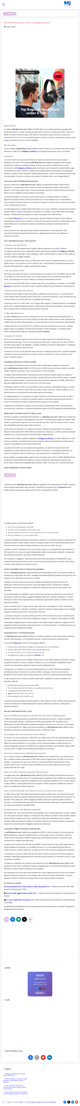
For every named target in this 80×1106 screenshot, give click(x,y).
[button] (12, 919)
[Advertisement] (40, 48)
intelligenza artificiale (66, 251)
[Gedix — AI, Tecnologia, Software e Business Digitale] (67, 4)
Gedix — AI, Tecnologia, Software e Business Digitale (37, 1102)
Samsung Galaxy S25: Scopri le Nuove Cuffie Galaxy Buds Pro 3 (28, 886)
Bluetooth (17, 218)
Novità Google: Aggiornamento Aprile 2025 (21, 893)
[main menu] (3, 4)
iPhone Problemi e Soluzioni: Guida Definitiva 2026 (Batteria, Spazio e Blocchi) (15, 1080)
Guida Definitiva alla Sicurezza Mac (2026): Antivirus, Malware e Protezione (15, 1093)
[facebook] (30, 1057)
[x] (36, 1057)
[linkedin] (49, 1057)
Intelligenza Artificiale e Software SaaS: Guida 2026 (14, 1074)
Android (46, 331)
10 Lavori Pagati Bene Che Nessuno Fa (19, 900)
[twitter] (68, 1102)
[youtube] (43, 1057)
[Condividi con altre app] (30, 919)
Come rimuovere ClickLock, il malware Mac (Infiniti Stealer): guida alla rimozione (14, 1087)
